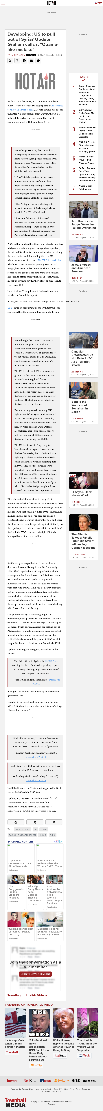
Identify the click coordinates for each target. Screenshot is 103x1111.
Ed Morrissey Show (26, 1089)
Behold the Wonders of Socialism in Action (79, 407)
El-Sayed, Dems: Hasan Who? (82, 493)
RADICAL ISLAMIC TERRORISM (22, 835)
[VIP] (98, 3)
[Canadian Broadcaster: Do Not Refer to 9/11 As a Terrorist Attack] (83, 339)
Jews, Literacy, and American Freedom (81, 268)
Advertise (48, 1089)
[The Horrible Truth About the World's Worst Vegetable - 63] (87, 1023)
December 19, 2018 (36, 757)
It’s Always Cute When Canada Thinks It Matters (15, 1044)
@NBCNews (51, 661)
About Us (14, 1089)
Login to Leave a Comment (35, 974)
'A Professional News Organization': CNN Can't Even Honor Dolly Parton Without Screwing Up (39, 1050)
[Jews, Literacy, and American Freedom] (83, 253)
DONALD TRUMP (22, 829)
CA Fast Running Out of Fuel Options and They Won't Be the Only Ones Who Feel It (87, 174)
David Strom (77, 418)
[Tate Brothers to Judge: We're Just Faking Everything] (83, 209)
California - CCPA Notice (51, 1091)
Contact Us (86, 1089)
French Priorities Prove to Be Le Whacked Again (87, 159)
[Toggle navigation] (3, 3)
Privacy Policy (75, 1089)
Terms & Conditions (61, 1089)
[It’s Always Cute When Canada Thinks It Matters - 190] (15, 1023)
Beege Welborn (78, 554)
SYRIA (52, 835)
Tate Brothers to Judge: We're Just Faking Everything (83, 224)
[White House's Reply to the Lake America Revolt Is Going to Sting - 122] (63, 1023)
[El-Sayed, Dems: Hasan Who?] (83, 480)
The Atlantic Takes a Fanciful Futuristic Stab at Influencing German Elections (83, 540)
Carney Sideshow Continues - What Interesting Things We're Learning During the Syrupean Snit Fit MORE (87, 95)
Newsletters (39, 1089)
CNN (10, 307)
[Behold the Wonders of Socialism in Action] (83, 390)
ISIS (35, 829)
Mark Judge (76, 278)
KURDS (44, 829)
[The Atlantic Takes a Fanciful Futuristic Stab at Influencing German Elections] (83, 522)
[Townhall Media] (15, 1102)
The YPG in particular (49, 260)
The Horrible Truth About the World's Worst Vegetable (87, 1045)
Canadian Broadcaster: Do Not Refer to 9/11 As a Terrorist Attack (82, 358)
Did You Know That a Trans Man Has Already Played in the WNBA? (87, 116)
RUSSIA (43, 835)
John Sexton (77, 234)
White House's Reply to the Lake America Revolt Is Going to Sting (63, 1045)
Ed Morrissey (16, 55)
